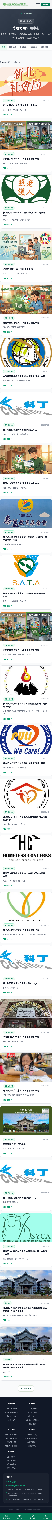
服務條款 (32, 1424)
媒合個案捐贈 (32, 1434)
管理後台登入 (12, 1416)
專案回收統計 (11, 1460)
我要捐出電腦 (32, 1412)
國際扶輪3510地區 (12, 1434)
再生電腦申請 (32, 1408)
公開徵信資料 (32, 1442)
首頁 (20, 13)
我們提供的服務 (12, 1408)
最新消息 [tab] (12, 47)
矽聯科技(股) (11, 1442)
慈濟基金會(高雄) (11, 1446)
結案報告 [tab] (44, 47)
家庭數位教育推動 (32, 1420)
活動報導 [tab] (23, 47)
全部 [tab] (3, 47)
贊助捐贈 (45, 4)
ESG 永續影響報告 (32, 1438)
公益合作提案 (32, 1416)
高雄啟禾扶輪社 (12, 1438)
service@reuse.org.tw (16, 1485)
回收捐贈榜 (11, 1457)
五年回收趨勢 (11, 1464)
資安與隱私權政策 (11, 1412)
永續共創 (11, 1420)
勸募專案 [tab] (33, 47)
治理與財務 (32, 1445)
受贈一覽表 (11, 1468)
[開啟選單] (38, 4)
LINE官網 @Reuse (14, 1482)
